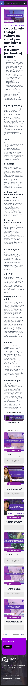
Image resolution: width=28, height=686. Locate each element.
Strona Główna (7, 672)
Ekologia (14, 460)
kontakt (8, 646)
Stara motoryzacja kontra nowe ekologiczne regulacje (14, 522)
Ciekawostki (8, 460)
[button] (2, 3)
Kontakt (17, 675)
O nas (11, 675)
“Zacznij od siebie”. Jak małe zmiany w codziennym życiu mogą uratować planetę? (14, 622)
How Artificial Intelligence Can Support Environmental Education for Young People (14, 555)
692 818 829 (7, 3)
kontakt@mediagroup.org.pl (19, 3)
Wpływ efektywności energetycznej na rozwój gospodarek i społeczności (14, 589)
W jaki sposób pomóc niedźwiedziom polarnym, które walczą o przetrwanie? (14, 455)
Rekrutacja (17, 678)
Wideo (5, 675)
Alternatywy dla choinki (13, 423)
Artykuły (16, 672)
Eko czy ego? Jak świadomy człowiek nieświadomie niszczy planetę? (14, 489)
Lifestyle (18, 460)
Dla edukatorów (7, 678)
